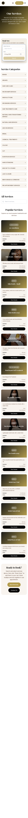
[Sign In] (13, 3)
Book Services (14, 584)
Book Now (20, 3)
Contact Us (14, 590)
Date (5, 51)
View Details (14, 244)
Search (14, 58)
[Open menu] (25, 3)
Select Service (7, 46)
